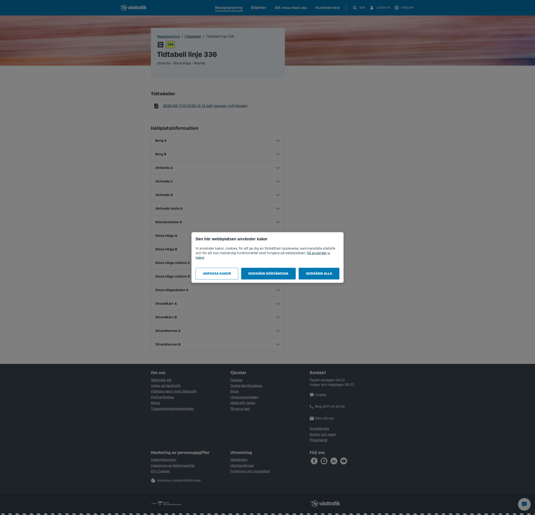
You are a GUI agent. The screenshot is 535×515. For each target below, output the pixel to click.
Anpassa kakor (217, 273)
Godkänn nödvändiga (268, 273)
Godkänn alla (319, 273)
